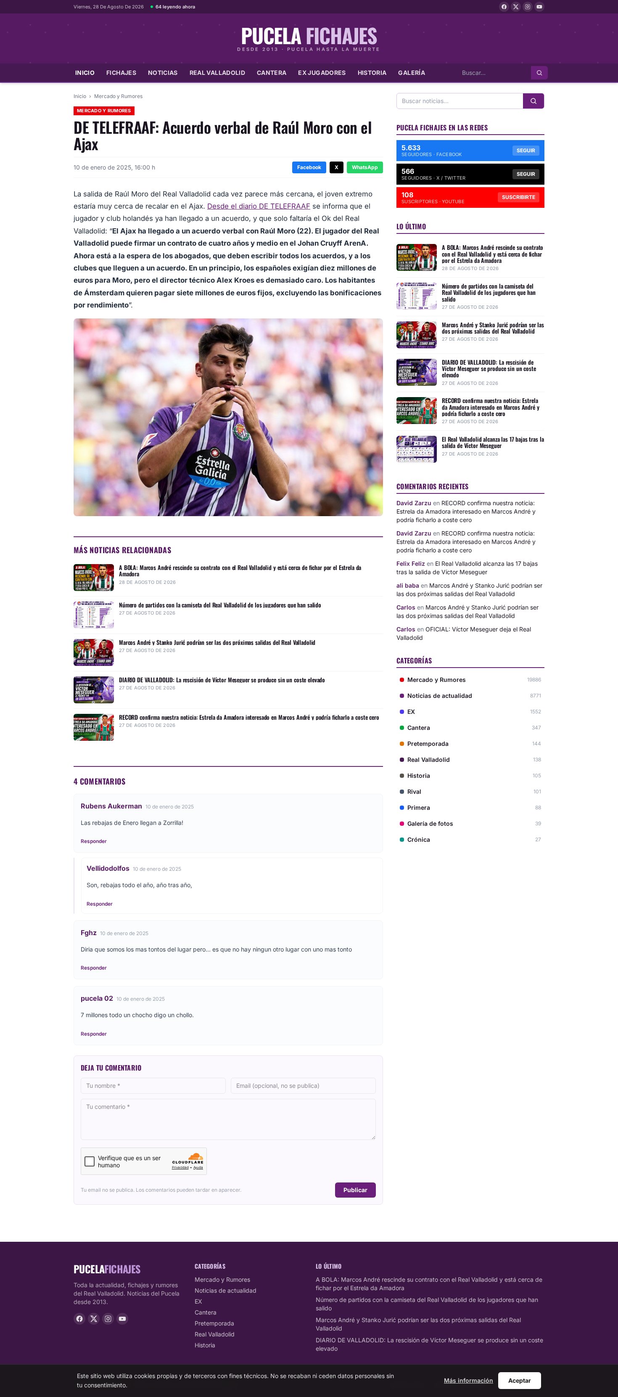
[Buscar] (539, 73)
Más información (468, 1380)
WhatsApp (365, 167)
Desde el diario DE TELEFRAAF (258, 206)
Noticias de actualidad (225, 1290)
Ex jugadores (322, 72)
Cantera (271, 72)
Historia (372, 72)
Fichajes (121, 72)
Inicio (85, 72)
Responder (94, 841)
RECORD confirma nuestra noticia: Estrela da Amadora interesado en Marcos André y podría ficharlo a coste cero (466, 511)
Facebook (309, 167)
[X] (516, 7)
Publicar (355, 1189)
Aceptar (519, 1380)
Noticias (163, 72)
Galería (411, 72)
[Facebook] (504, 7)
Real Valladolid (217, 72)
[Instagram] (528, 7)
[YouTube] (539, 7)
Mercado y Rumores (118, 96)
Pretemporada (214, 1323)
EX (198, 1301)
